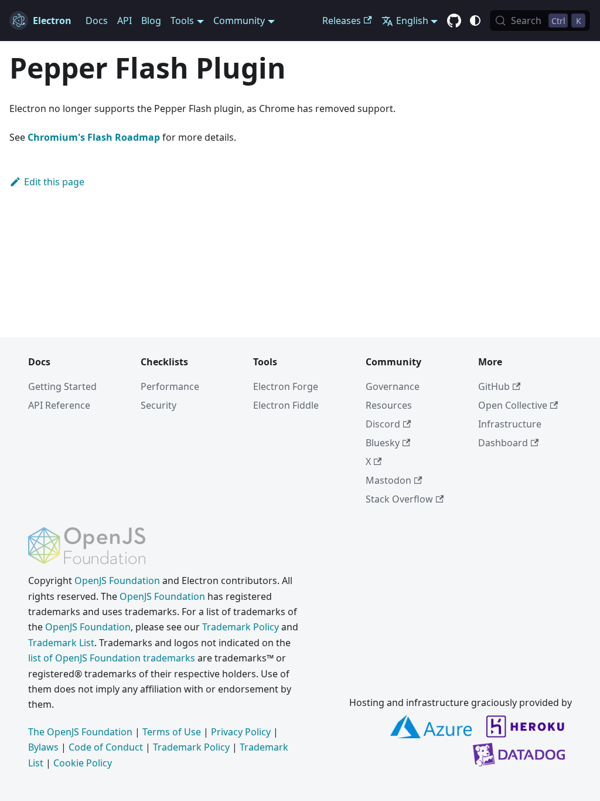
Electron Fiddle (286, 405)
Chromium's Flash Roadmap (94, 137)
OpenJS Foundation (117, 580)
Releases (341, 20)
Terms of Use (171, 731)
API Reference (59, 405)
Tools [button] (182, 20)
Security (158, 405)
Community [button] (239, 20)
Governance (393, 386)
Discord (383, 424)
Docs (97, 20)
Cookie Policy (82, 762)
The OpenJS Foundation (80, 731)
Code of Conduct (106, 747)
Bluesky (383, 442)
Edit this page (54, 181)
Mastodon (388, 480)
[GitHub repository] (454, 21)
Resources (389, 405)
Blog (151, 20)
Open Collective (512, 405)
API (124, 20)
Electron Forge (285, 386)
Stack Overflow (399, 499)
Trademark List (61, 642)
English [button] (412, 20)
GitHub (494, 386)
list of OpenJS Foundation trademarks (111, 657)
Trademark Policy (240, 626)
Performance (170, 386)
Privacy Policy (241, 731)
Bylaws (43, 747)
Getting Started (62, 386)
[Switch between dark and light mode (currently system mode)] (475, 20)
